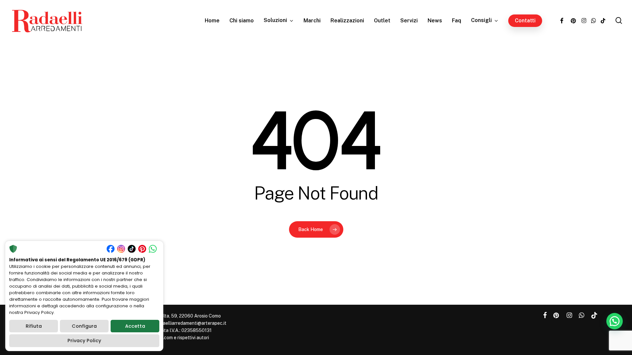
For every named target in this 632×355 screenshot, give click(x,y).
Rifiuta (34, 326)
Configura (84, 326)
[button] (614, 321)
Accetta (135, 326)
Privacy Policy (84, 340)
